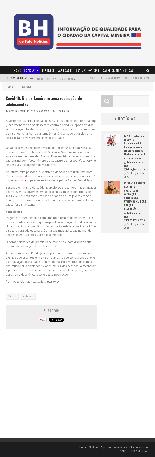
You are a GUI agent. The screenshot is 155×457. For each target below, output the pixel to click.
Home (17, 70)
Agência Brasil (17, 110)
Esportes (48, 70)
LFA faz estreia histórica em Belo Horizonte (63, 78)
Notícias (30, 70)
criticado (23, 180)
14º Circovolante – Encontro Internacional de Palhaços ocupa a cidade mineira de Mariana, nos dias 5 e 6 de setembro (134, 147)
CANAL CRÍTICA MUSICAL (118, 70)
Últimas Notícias (87, 70)
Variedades (65, 70)
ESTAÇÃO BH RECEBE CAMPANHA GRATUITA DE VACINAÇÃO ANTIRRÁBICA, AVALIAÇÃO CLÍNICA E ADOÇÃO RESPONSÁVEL (135, 195)
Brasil (12, 296)
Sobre (93, 78)
